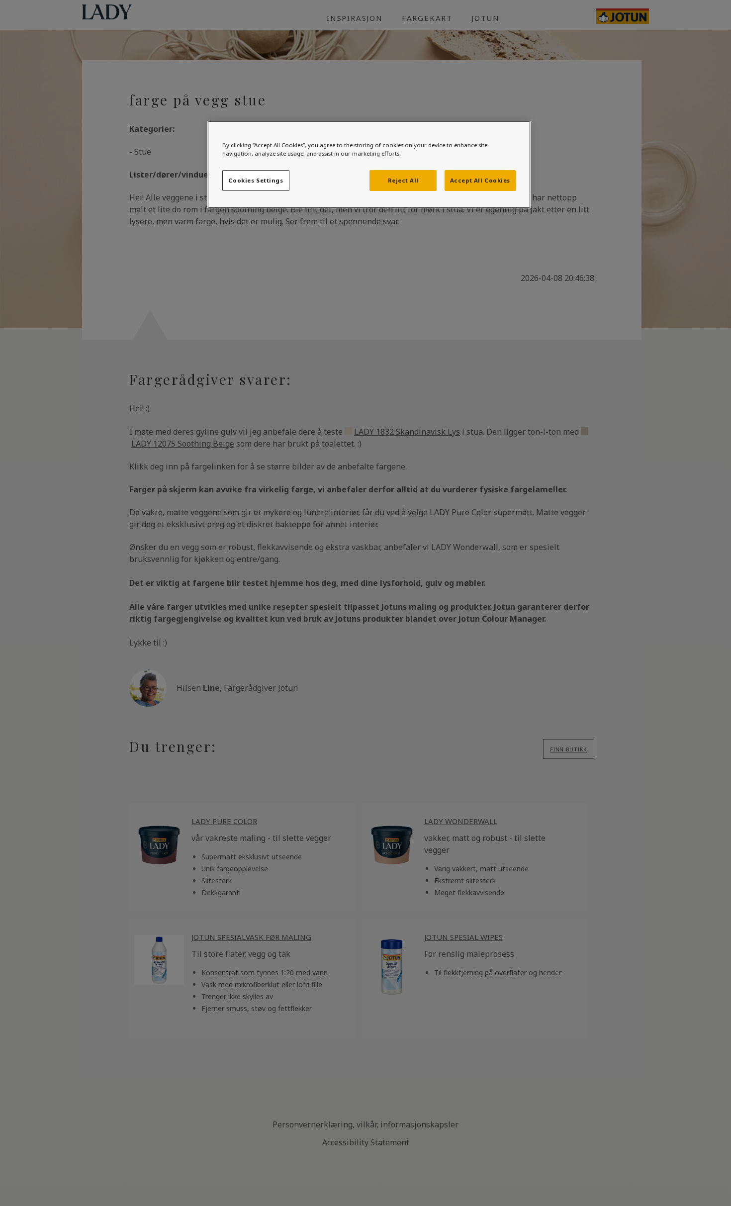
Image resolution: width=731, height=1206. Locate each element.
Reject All (403, 180)
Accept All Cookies (480, 180)
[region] (369, 164)
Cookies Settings (255, 180)
